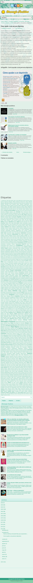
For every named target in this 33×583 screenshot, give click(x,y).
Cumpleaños (27, 248)
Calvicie (30, 226)
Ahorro (2, 206)
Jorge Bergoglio (12, 301)
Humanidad (5, 293)
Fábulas (22, 278)
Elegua (12, 268)
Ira (20, 298)
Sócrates (2, 374)
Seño (20, 370)
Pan (31, 334)
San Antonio (12, 363)
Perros (25, 340)
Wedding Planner (14, 393)
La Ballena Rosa (7, 305)
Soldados (7, 374)
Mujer (12, 327)
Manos (31, 313)
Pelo (6, 340)
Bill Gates (30, 221)
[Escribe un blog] (3, 103)
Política (19, 344)
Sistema (30, 372)
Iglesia (26, 293)
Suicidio (8, 378)
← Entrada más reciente (6, 152)
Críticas (28, 245)
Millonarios (3, 324)
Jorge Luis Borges (19, 301)
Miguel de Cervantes (20, 323)
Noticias (14, 330)
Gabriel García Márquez (27, 284)
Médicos (16, 318)
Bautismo (27, 220)
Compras (20, 240)
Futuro (20, 284)
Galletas (11, 285)
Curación (3, 249)
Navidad (26, 328)
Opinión (19, 332)
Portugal (26, 344)
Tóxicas (17, 383)
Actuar (18, 204)
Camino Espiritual (24, 228)
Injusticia (30, 296)
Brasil (14, 224)
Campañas (30, 228)
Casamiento (9, 233)
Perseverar (30, 340)
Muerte (2, 327)
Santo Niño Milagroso (28, 367)
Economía (7, 265)
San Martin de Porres (26, 365)
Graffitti (2, 288)
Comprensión (25, 240)
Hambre (16, 289)
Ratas (2, 352)
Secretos (12, 368)
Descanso (15, 253)
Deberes (28, 249)
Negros (6, 329)
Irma (24, 298)
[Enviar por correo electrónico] (1, 103)
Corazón (15, 242)
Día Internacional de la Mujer (23, 256)
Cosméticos (8, 244)
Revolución (13, 358)
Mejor (7, 319)
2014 (10, 200)
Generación (6, 287)
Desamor (24, 251)
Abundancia (7, 203)
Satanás (5, 368)
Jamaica (12, 300)
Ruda (21, 361)
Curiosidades (8, 249)
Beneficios (11, 221)
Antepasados (15, 213)
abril (3, 552)
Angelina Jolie (12, 211)
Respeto (25, 357)
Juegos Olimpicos (28, 302)
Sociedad (20, 373)
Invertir (14, 298)
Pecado (17, 339)
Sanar (5, 366)
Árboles (2, 216)
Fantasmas (25, 279)
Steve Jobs (10, 377)
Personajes (3, 342)
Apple (7, 215)
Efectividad (12, 266)
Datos (22, 249)
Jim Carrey (29, 300)
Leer (13, 306)
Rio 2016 (30, 358)
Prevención (13, 347)
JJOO (2, 301)
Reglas (16, 354)
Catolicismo (23, 233)
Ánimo (22, 211)
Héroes (28, 289)
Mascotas (30, 316)
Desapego (2, 253)
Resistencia (21, 357)
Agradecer (24, 205)
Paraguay (16, 337)
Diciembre (5, 260)
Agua (28, 205)
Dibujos (30, 259)
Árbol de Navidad (28, 215)
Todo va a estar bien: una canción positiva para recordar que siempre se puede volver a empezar (18, 420)
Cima (26, 236)
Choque (11, 236)
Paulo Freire (6, 339)
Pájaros (24, 334)
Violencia (3, 392)
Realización (20, 352)
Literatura (22, 308)
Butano (23, 225)
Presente (2, 347)
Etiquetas (11, 400)
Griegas (17, 288)
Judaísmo (17, 302)
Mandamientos (21, 313)
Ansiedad (6, 213)
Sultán (11, 378)
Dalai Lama (13, 249)
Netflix (16, 329)
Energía (12, 270)
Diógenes (30, 260)
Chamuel (18, 235)
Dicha (2, 260)
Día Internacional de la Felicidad (10, 256)
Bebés (31, 220)
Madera (27, 311)
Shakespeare (26, 371)
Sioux (26, 372)
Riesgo (26, 358)
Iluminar (6, 294)
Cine (28, 236)
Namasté (12, 328)
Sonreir (2, 376)
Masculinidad (4, 317)
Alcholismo (19, 206)
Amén (31, 209)
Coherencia (3, 239)
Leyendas (21, 307)
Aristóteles (24, 216)
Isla (26, 298)
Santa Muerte (4, 367)
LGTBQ (27, 307)
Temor (8, 381)
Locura (2, 310)
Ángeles (7, 211)
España (9, 274)
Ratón (5, 352)
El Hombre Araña (27, 266)
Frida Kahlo (30, 283)
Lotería (28, 310)
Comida (5, 240)
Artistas (7, 218)
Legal (15, 306)
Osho (4, 334)
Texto (9, 382)
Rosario (15, 361)
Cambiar (2, 228)
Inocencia (2, 297)
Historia (9, 290)
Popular (4, 400)
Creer (7, 245)
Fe (31, 279)
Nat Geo (16, 328)
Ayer (28, 219)
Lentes (31, 306)
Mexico (30, 321)
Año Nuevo (24, 214)
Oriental (17, 333)
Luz (15, 311)
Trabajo (20, 383)
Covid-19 (24, 244)
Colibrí (15, 239)
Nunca (21, 330)
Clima (13, 237)
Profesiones (14, 348)
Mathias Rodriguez (6, 28)
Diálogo (16, 259)
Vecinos (13, 388)
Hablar (5, 289)
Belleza (2, 221)
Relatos (30, 354)
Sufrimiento (3, 378)
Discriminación (21, 261)
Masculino (9, 317)
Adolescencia (4, 205)
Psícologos (7, 350)
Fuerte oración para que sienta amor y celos (17, 427)
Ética (31, 276)
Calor (28, 226)
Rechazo (24, 352)
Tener (15, 381)
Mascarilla (24, 316)
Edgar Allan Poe (15, 265)
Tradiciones (25, 383)
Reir (22, 354)
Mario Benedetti (4, 316)
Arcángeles (14, 216)
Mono (2, 325)
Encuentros (3, 270)
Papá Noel (3, 337)
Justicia (6, 303)
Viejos (13, 391)
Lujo (8, 311)
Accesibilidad (19, 203)
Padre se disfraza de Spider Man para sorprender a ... (15, 533)
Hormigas (14, 292)
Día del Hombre (20, 255)
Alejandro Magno (9, 207)
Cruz (31, 245)
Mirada (7, 324)
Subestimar (19, 377)
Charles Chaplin (23, 235)
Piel (31, 342)
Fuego (4, 284)
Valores (2, 388)
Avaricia (13, 219)
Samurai (8, 363)
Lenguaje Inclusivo (25, 306)
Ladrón (20, 305)
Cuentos (26, 246)
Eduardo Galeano (28, 265)
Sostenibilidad (25, 376)
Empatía (30, 268)
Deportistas (7, 251)
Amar (24, 209)
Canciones (15, 229)
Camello (13, 228)
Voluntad (8, 393)
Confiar (14, 241)
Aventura (17, 219)
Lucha (31, 310)
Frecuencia (25, 283)
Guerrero (24, 288)
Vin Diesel (21, 391)
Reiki (20, 354)
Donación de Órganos (6, 264)
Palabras (28, 334)
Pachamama (10, 334)
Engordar (2, 271)
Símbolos (12, 372)
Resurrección (8, 358)
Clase (5, 237)
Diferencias (19, 260)
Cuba (7, 246)
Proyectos (25, 349)
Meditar (2, 319)
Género (10, 287)
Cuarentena (3, 246)
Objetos (28, 330)
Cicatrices (14, 236)
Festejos (7, 281)
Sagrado (7, 362)
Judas (20, 302)
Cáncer (10, 229)
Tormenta (7, 383)
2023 (24, 200)
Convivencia (8, 242)
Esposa (30, 275)
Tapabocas (13, 379)
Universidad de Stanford (21, 386)
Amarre (27, 209)
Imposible (21, 294)
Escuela (30, 273)
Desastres (11, 253)
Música (30, 327)
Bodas (21, 223)
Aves (20, 219)
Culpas (19, 248)
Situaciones (3, 373)
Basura (23, 220)
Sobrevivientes (15, 373)
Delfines (18, 250)
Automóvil (8, 219)
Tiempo (21, 382)
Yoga (2, 394)
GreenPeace (13, 288)
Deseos (19, 253)
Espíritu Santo (18, 275)
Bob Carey (11, 223)
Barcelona (19, 220)
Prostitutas (8, 349)
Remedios (7, 356)
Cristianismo (19, 245)
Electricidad (7, 268)
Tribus (7, 385)
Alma (24, 207)
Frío (1, 284)
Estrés (20, 276)
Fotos (13, 283)
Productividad (3, 348)
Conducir (6, 241)
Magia (26, 312)
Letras (4, 307)
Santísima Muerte (19, 367)
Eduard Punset (22, 265)
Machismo (18, 311)
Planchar (10, 343)
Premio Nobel (13, 346)
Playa (28, 343)
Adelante (21, 204)
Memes (10, 319)
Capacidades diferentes (10, 230)
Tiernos (25, 382)
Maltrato (11, 313)
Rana (31, 350)
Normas (11, 330)
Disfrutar (2, 263)
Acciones (23, 203)
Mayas (2, 318)
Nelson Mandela (11, 329)
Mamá (15, 313)
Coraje (12, 242)
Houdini (26, 292)
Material (19, 317)
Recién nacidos (29, 352)
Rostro (18, 361)
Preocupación (29, 346)
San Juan (11, 365)
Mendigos (20, 319)
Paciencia (15, 334)
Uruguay (2, 387)
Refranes (8, 354)
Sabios (30, 361)
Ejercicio (22, 266)
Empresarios (24, 269)
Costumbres (18, 244)
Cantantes (27, 229)
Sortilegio (19, 376)
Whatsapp (19, 393)
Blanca (7, 223)
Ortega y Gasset (26, 333)
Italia (31, 298)
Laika (23, 305)
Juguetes (2, 303)
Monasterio (27, 324)
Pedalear (23, 339)
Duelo (28, 264)
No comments (19, 28)
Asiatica (15, 218)
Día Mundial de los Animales (9, 259)
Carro (31, 231)
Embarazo (21, 268)
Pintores (2, 343)
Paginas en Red (19, 580)
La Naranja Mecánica (14, 305)
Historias (14, 290)
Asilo (18, 218)
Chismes (7, 236)
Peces (20, 339)
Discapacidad (10, 261)
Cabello (2, 226)
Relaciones (26, 354)
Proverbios (21, 349)
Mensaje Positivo (27, 319)
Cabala (26, 225)
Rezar (20, 358)
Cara (22, 230)
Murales (24, 327)
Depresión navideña (12, 143)
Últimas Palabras (29, 385)
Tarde (17, 379)
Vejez (16, 388)
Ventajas (3, 390)
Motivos (18, 325)
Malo (8, 313)
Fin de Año (18, 281)
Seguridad (27, 368)
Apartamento (29, 214)
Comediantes (26, 239)
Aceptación (28, 203)
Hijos (2, 290)
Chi (28, 235)
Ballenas (8, 220)
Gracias (27, 287)
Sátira (9, 368)
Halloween (12, 289)
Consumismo (3, 242)
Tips (31, 382)
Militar (31, 323)
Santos (2, 368)
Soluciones (30, 374)
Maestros (19, 312)
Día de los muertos (28, 254)
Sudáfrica (23, 377)
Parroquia (2, 338)
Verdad (9, 390)
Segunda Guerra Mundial (19, 368)
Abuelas (30, 201)
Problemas (30, 347)
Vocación (2, 393)
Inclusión (26, 294)
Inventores (6, 298)
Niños (5, 330)
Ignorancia (30, 293)
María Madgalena (25, 314)
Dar (20, 249)
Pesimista (17, 342)
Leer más (15, 114)
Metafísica (24, 321)
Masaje (20, 316)
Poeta (14, 344)
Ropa (13, 361)
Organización (9, 333)
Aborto (14, 201)
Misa (10, 324)
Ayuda (6, 21)
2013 (2, 562)
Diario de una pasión (23, 259)
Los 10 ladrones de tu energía (14, 474)
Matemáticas (14, 317)
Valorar (30, 387)
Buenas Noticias (4, 225)
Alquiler (2, 209)
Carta (2, 233)
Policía (16, 344)
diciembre (4, 530)
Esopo (6, 274)
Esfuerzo (2, 274)
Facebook (27, 278)
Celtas (22, 234)
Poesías (11, 344)
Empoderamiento (11, 269)
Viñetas (26, 391)
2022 (22, 200)
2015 (2, 526)
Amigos (6, 210)
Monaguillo (22, 324)
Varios (6, 388)
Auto (31, 218)
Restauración (29, 357)
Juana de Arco (11, 302)
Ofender (12, 332)
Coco (27, 237)
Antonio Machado (17, 214)
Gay (31, 285)
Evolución (10, 278)
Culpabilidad (14, 248)
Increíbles (30, 294)
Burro (16, 225)
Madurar (14, 312)
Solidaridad (16, 374)
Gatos (28, 285)
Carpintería (28, 231)
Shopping (2, 372)
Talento (6, 379)
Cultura (22, 248)
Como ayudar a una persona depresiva (12, 26)
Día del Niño (26, 255)
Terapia (2, 382)
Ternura (5, 382)
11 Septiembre (3, 200)
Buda (27, 224)
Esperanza (21, 274)
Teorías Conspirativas (28, 381)
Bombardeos (25, 223)
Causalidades (29, 233)
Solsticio (20, 374)
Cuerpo (6, 248)
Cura (31, 248)
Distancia (6, 263)
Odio (10, 332)
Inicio (2, 21)
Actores (14, 204)
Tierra (28, 382)
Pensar (8, 340)
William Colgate (29, 393)
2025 (2, 505)
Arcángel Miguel (8, 216)
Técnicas (25, 379)
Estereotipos (15, 276)
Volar (6, 393)
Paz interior (13, 339)
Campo (7, 229)
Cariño (5, 231)
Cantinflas (3, 230)
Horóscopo (18, 292)
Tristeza (14, 385)
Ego (15, 266)
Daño (18, 249)
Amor (13, 210)
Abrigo (27, 201)
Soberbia (6, 373)
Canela (22, 229)
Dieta (12, 260)
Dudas (25, 264)
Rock (27, 360)
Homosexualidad (9, 292)
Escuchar (26, 273)
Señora (22, 370)
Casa (5, 233)
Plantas (21, 343)
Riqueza (3, 360)
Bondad (2, 224)
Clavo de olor (9, 237)
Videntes (5, 391)
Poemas (7, 344)
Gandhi (15, 285)
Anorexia (2, 213)
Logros (5, 310)
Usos (10, 387)
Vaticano (9, 388)
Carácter (25, 230)
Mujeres (17, 327)
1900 (7, 200)
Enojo (6, 271)
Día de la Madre (20, 254)
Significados (7, 372)
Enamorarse (30, 269)
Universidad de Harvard (11, 386)
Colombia (19, 239)
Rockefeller (30, 360)
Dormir (15, 264)
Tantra (9, 379)
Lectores (6, 306)
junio (3, 547)
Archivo (18, 400)
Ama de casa (16, 209)
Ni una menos (21, 329)
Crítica (24, 245)
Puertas (14, 350)
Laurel (31, 305)
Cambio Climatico (8, 228)
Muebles (30, 325)
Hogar (19, 290)
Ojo (15, 332)
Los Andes (16, 310)
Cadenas (7, 226)
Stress (15, 377)
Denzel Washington (28, 250)
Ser (29, 370)
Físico (2, 283)
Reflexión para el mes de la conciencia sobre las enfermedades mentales (18, 126)
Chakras (10, 235)
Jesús (25, 300)
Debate (25, 249)
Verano (6, 390)
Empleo (6, 269)
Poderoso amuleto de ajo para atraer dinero (17, 459)
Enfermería (29, 270)
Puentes (11, 350)
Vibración (30, 390)
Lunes (11, 311)
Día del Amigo (14, 255)
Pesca (14, 342)
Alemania (15, 207)
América (2, 210)
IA (21, 293)
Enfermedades (18, 270)
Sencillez (9, 370)
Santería (13, 367)
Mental (7, 23)
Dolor (22, 263)
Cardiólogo (30, 230)
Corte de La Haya (27, 242)
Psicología (29, 349)
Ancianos (3, 211)
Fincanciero (30, 281)
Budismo (30, 224)
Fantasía (20, 279)
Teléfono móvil (3, 381)
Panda (2, 336)
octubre (4, 539)
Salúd (11, 23)
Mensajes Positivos (8, 321)
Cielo (21, 236)
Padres (19, 334)
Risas (6, 360)
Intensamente (26, 297)
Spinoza (2, 377)
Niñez (2, 330)
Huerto (31, 292)
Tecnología (29, 379)
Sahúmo (11, 362)
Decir (31, 249)
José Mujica (26, 301)
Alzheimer (11, 209)
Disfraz (30, 261)
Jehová (21, 300)
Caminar (17, 228)
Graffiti (31, 287)
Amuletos (18, 210)
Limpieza (10, 308)
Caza (5, 234)
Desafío (20, 251)
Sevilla (13, 371)
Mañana (19, 314)
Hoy (28, 292)
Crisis (14, 245)
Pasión (13, 338)
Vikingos (17, 391)
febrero (4, 556)
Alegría (26, 206)
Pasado (6, 338)
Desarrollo (7, 253)
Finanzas (26, 281)
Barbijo (15, 220)
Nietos (30, 329)
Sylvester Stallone (28, 378)
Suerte (30, 377)
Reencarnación (23, 353)
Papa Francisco (20, 336)
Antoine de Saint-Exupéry (9, 214)
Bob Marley (16, 223)
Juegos (23, 302)
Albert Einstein (13, 206)
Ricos (23, 358)
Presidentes (7, 347)
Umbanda (2, 386)
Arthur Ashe (3, 218)
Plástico (24, 343)
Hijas (31, 289)
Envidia (2, 273)
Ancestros (30, 210)
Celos (20, 234)
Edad (10, 265)
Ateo (24, 218)
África (20, 205)
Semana (30, 368)
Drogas (21, 264)
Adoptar (8, 205)
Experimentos (18, 278)
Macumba (23, 311)
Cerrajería (6, 235)
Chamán (14, 235)
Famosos (16, 279)
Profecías (9, 348)
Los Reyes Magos (22, 310)
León (2, 307)
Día (29, 253)
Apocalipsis (3, 215)
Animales (18, 211)
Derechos (17, 251)
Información (22, 296)
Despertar (23, 253)
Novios (18, 330)
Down (18, 264)
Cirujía (31, 236)
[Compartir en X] (4, 103)
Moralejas (8, 325)
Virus (24, 392)
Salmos (16, 362)
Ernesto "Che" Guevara (9, 273)
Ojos (17, 332)
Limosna (5, 308)
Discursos (27, 261)
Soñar (8, 376)
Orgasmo (14, 333)
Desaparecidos (29, 251)
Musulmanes (7, 328)
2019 (2, 517)
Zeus (9, 394)
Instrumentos (7, 297)
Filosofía (14, 281)
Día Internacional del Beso (16, 257)
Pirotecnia (6, 343)
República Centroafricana (23, 356)
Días (28, 259)
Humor (14, 293)
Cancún (19, 229)
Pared (28, 337)
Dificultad (23, 260)
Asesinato (11, 218)
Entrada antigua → (27, 152)
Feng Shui (3, 281)
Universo (28, 386)
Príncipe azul (19, 347)
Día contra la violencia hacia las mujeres (16, 254)
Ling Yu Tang (14, 308)
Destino (27, 253)
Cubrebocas (18, 246)
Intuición (2, 298)
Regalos (13, 354)
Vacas (18, 387)
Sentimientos (13, 370)
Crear (28, 244)
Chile (2, 236)
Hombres (30, 290)
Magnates (30, 312)
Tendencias (12, 381)
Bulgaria (9, 225)
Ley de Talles (15, 307)
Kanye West (20, 303)
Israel (29, 298)
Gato (26, 285)
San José (7, 365)
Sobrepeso (10, 373)
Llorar (28, 308)
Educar (7, 266)
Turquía (23, 385)
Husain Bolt (18, 293)
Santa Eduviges (17, 366)
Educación (3, 266)
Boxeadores (7, 224)
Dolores (25, 263)
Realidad (15, 352)
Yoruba (4, 394)
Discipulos (16, 261)
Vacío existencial (23, 387)
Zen (7, 394)
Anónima (30, 211)
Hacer (8, 289)
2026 (2, 502)
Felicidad (6, 280)
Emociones (25, 268)
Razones (11, 352)
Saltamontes (21, 362)
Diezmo (14, 260)
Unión (6, 386)
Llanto (25, 308)
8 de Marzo (27, 200)
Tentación (21, 381)
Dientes (9, 260)
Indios (5, 296)
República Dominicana (10, 357)
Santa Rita (10, 367)
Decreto (12, 250)
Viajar (20, 390)
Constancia (30, 241)
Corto (31, 242)
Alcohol (22, 206)
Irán (22, 298)
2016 (12, 200)
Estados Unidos (4, 276)
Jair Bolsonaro (7, 300)
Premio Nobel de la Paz (21, 346)
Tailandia (2, 379)
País (22, 334)
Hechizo (20, 289)
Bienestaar (26, 221)
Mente (20, 321)
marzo (3, 554)
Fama (9, 279)
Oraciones (3, 333)
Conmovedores (19, 241)
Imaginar (17, 294)
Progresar (26, 348)
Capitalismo (18, 230)
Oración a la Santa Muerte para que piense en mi (18, 442)
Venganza (27, 388)
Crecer (31, 244)
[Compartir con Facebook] (6, 103)
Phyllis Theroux (24, 342)
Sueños (27, 377)
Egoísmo (18, 266)
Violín (16, 392)
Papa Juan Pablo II (28, 336)
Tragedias (30, 383)
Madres (11, 312)
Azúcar (2, 220)
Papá (15, 336)
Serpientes (7, 371)
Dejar (15, 250)
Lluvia (31, 308)
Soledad (11, 374)
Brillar (17, 224)
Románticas (9, 361)
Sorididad (12, 376)
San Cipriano (27, 363)
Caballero (30, 225)
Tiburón (17, 382)
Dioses (5, 261)
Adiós (31, 204)
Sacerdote (3, 362)
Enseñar (16, 271)
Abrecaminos (22, 201)
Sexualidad (20, 371)
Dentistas (22, 250)
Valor (28, 387)
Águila (30, 205)
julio (3, 545)
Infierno (12, 296)
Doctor (19, 263)
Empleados (3, 269)
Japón (15, 300)
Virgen (21, 392)
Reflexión (29, 353)
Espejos (13, 274)
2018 (17, 200)
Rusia (23, 361)
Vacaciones (14, 387)
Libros (2, 308)
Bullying (13, 225)
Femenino (16, 280)
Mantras (8, 314)
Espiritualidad (25, 275)
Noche (8, 330)
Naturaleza (20, 328)
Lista (19, 308)
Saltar (25, 362)
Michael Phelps (7, 323)
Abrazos (18, 201)
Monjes (30, 324)
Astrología (21, 218)
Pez (20, 342)
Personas (8, 342)
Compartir (16, 240)
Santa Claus (12, 366)
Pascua (10, 338)
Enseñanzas (11, 271)
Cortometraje (3, 244)
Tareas (19, 379)
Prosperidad (3, 349)
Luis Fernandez (4, 311)
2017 (15, 200)
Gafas (8, 285)
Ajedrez (5, 206)
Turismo (20, 385)
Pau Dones (27, 338)
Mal (5, 313)
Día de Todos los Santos (5, 255)
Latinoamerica (27, 305)
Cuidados (10, 248)
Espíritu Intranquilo (10, 275)
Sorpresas (16, 376)
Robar (11, 360)
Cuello (22, 246)
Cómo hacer (10, 240)
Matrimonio (29, 317)
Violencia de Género (10, 392)
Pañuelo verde (11, 336)
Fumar (17, 284)
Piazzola (29, 342)
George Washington (18, 287)
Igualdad (3, 294)
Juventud (10, 303)
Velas (19, 388)
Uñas (31, 386)
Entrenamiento (21, 271)
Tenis (18, 381)
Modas (19, 324)
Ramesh (28, 350)
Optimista (30, 332)
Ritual (9, 360)
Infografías (21, 21)
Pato (19, 338)
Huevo (2, 293)
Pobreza (3, 344)
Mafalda (23, 312)
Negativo (30, 328)
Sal (13, 362)
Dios (2, 261)
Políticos (23, 344)
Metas (28, 321)
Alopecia (27, 207)
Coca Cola (17, 237)
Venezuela (23, 388)
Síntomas (23, 372)
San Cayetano (22, 363)
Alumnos (6, 209)
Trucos (17, 385)
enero (3, 558)
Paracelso (12, 337)
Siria (28, 372)
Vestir (17, 390)
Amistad (10, 210)
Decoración (8, 250)
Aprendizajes (15, 215)
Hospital (22, 292)
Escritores (21, 273)
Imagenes (12, 294)
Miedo (12, 323)
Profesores (20, 348)
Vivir (31, 392)
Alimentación (20, 207)
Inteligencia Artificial (19, 297)
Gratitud (6, 288)
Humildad (10, 293)
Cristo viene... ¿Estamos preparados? (15, 490)
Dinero (26, 260)
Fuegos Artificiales (9, 284)
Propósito (30, 348)
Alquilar (30, 207)
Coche (24, 237)
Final (23, 281)
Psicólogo (3, 350)
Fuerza (14, 284)
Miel (15, 323)
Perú (11, 342)
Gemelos (2, 287)
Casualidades (17, 233)
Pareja (30, 337)
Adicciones (26, 204)
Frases (21, 283)
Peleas (31, 339)
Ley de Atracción (9, 307)
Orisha (21, 333)
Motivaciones (14, 325)
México (2, 323)
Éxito (14, 278)
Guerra (21, 288)
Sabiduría (27, 361)
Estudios (28, 276)
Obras (31, 330)
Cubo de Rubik (12, 246)
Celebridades (15, 234)
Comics (30, 239)
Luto (13, 311)
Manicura (27, 313)
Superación (15, 378)
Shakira (30, 371)
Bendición (6, 221)
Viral (19, 392)
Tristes (10, 385)
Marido (30, 314)
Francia (17, 283)
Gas (18, 285)
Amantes (20, 209)
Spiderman (30, 376)
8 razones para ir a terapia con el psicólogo (17, 134)
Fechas (2, 280)
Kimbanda (28, 303)
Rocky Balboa (3, 361)
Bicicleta (21, 221)
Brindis (20, 224)
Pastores (16, 338)
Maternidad (24, 317)
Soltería (26, 374)
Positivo (30, 344)
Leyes (24, 307)
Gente (13, 287)
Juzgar (14, 303)
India (2, 296)
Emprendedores (18, 269)
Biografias (3, 223)
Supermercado (22, 378)
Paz (10, 339)
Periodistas (21, 340)
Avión (23, 219)
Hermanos (24, 289)
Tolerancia (3, 383)
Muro (28, 327)
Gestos (24, 287)
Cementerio (26, 234)
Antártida (11, 213)
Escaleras (17, 273)
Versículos (14, 390)
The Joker (13, 382)
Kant (17, 303)
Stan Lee (6, 377)
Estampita (10, 276)
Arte (31, 216)
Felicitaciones (10, 280)
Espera (16, 274)
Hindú (5, 290)
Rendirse (12, 356)
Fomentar (5, 283)
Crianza (11, 245)
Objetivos (24, 330)
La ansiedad (10, 108)
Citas (2, 237)
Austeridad (28, 218)
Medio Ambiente (22, 318)
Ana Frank (22, 210)
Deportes (3, 251)
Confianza (11, 241)
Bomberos (30, 223)
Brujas (23, 224)
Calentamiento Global (21, 226)
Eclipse (30, 264)
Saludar (2, 363)
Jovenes (6, 302)
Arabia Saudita (21, 215)
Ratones (7, 352)
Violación (30, 391)
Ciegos (18, 236)
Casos (13, 233)
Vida (2, 391)
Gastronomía (21, 285)
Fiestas (10, 281)
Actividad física (8, 204)
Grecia (9, 288)
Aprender (10, 215)
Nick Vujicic (27, 329)
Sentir (18, 370)
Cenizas (30, 234)
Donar (12, 264)
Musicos (2, 328)
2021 (2, 513)
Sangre (8, 366)
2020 (19, 200)
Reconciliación (3, 353)
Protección (13, 349)
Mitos (16, 324)
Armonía (28, 216)
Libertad (30, 307)
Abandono (6, 201)
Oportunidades (24, 332)
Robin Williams (22, 360)
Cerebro (2, 235)
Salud (28, 362)
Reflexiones (3, 354)
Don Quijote (30, 263)
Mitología (13, 324)
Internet (30, 297)
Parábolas (7, 337)
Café (10, 226)
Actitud (2, 204)
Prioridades (24, 347)
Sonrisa (5, 376)
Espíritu (25, 274)
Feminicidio (25, 280)
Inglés (27, 296)
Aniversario (26, 211)
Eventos (6, 278)
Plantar (17, 343)
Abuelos (2, 203)
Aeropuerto (16, 205)
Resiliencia (17, 357)
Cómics (2, 240)
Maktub (2, 313)
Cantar (31, 229)
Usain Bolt (7, 387)
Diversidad (11, 263)
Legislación (19, 306)
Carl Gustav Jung (10, 231)
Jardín (18, 300)
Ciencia (23, 236)
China (4, 236)
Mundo (21, 327)
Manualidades (14, 314)
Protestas (17, 349)
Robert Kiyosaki (16, 360)
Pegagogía (27, 339)
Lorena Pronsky (10, 310)
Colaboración (7, 239)
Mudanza (27, 325)
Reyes (17, 358)
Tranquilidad (3, 385)
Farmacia (29, 279)
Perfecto (17, 340)
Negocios (3, 329)
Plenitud (30, 343)
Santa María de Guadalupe (26, 366)
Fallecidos (6, 279)
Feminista (30, 280)
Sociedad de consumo (27, 373)
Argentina (19, 216)
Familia (12, 279)
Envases (30, 271)
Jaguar (2, 300)
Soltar (24, 374)
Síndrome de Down (17, 372)
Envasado (26, 271)
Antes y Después (21, 213)
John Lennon (5, 301)
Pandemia (6, 336)
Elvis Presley (16, 268)
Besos (15, 221)
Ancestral (26, 210)
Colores (22, 239)
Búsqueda (20, 225)
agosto (3, 543)
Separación (26, 370)
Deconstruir (3, 250)
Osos (7, 334)
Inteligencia (12, 297)
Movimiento (22, 325)
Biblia (18, 221)
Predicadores (3, 346)
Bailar (5, 220)
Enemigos (7, 270)
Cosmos (13, 244)
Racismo (25, 350)
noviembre (4, 532)
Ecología (3, 265)
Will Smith (24, 393)
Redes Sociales (16, 353)
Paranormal (24, 337)
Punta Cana (18, 350)
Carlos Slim (23, 231)
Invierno (17, 298)
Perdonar (13, 340)
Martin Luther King (13, 316)
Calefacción (13, 226)
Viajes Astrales (25, 390)
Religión (3, 356)
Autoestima (3, 219)
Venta (31, 388)
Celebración (9, 234)
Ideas (23, 293)
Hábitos (2, 289)
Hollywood (24, 290)
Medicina (12, 318)
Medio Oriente (29, 318)
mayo (3, 550)
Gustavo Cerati (29, 288)
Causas (2, 234)
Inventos (11, 298)
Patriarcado (23, 338)
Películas (3, 340)
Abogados (10, 201)
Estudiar (23, 276)
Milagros (27, 323)
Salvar (5, 363)
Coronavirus (20, 242)
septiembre (4, 541)
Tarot (22, 379)
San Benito (17, 363)
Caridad (2, 231)
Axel (26, 219)
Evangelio (3, 278)
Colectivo (12, 239)
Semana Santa (4, 370)
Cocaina (21, 237)
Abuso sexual (13, 203)
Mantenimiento (3, 314)
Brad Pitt (11, 224)
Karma (24, 303)
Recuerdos (9, 353)
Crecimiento (3, 245)
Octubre (6, 332)
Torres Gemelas (12, 383)
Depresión (16, 21)
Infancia (8, 296)
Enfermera (24, 270)
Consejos (10, 21)
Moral (4, 325)
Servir (10, 371)
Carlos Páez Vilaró (17, 231)
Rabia (22, 350)
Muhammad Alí (7, 327)
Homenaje (3, 292)
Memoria (15, 319)
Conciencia (3, 241)
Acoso (31, 203)
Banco (12, 220)
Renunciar (16, 356)
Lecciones (3, 306)
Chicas (31, 235)
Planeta (14, 343)
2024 (2, 507)
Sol (5, 374)
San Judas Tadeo (17, 365)
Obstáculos (3, 332)
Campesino (3, 229)
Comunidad (30, 240)
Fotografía (9, 283)
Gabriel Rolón (3, 285)
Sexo (16, 371)
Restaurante (3, 358)
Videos (9, 391)
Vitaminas (28, 392)
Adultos (12, 205)
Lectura (10, 306)
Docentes (15, 263)
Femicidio (20, 280)
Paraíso (20, 337)
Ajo (8, 206)
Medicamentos (6, 318)
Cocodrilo (30, 237)
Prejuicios (8, 346)
